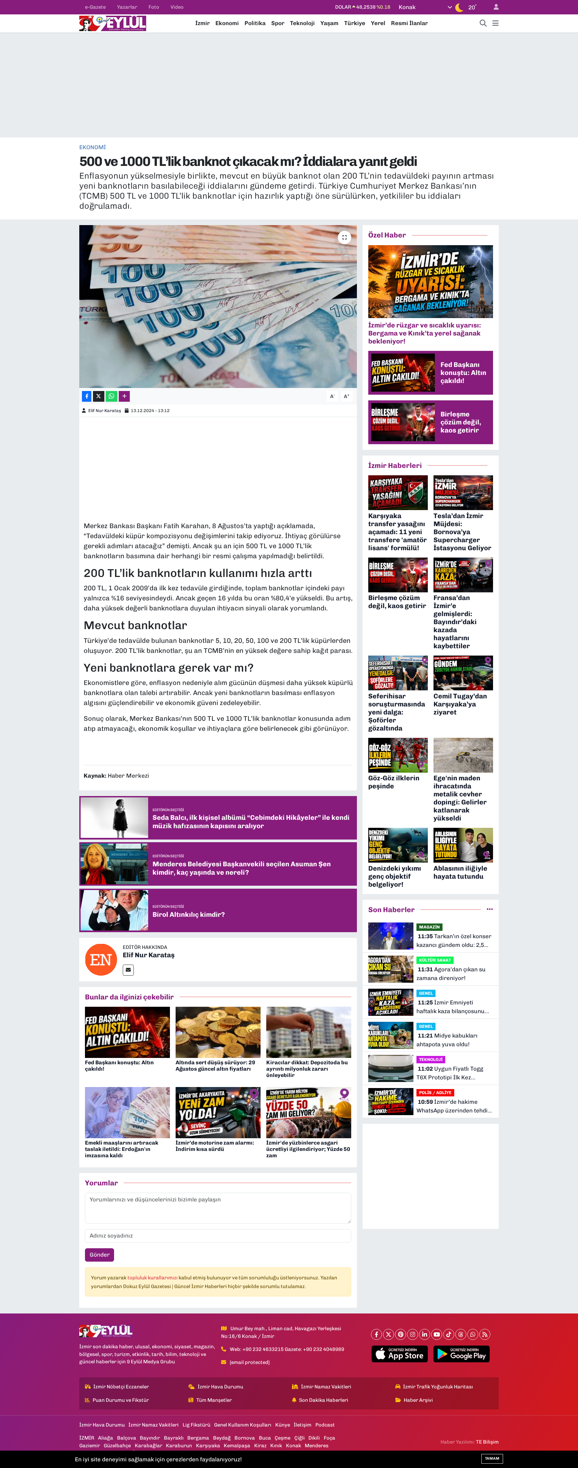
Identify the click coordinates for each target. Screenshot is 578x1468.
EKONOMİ (92, 147)
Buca (265, 1438)
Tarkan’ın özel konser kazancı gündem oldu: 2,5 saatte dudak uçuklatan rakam (453, 941)
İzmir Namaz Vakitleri (326, 1387)
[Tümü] (490, 909)
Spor (277, 23)
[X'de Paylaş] (98, 396)
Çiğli (299, 1438)
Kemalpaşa (237, 1446)
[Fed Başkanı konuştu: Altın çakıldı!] (127, 1032)
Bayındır (150, 1438)
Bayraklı (174, 1438)
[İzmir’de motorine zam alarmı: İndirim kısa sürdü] (218, 1112)
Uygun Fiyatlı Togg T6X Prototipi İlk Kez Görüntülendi (449, 1073)
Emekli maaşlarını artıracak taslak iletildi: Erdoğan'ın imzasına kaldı (121, 1149)
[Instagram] (412, 1334)
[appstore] (399, 1354)
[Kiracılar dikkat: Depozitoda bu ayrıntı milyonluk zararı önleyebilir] (308, 1032)
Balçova (126, 1438)
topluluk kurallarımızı (153, 1278)
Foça (329, 1438)
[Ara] (483, 23)
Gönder (100, 1254)
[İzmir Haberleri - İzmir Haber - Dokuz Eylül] (112, 23)
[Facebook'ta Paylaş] (86, 396)
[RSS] (484, 1334)
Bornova (244, 1438)
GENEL (426, 993)
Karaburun (179, 1446)
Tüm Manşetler (214, 1400)
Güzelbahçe (117, 1446)
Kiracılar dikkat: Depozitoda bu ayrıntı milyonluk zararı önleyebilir (307, 1068)
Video (177, 7)
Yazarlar (127, 7)
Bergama (198, 1438)
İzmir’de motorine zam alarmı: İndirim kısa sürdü (215, 1146)
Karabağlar (148, 1446)
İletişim (302, 1425)
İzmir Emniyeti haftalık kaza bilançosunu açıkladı (450, 1007)
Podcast (325, 1425)
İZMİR (86, 1438)
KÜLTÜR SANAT (435, 960)
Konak (293, 1446)
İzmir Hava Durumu (220, 1387)
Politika (255, 23)
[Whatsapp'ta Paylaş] (111, 396)
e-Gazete (95, 7)
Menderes (316, 1446)
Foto (154, 7)
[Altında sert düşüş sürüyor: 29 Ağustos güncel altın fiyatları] (218, 1032)
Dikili (314, 1438)
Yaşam (329, 23)
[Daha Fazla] (124, 396)
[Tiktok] (448, 1334)
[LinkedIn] (424, 1334)
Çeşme (282, 1438)
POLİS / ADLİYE (435, 1092)
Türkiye (354, 23)
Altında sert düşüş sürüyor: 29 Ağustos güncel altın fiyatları (215, 1065)
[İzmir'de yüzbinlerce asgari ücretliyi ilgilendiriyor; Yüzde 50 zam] (308, 1112)
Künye (282, 1425)
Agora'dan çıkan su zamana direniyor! (451, 973)
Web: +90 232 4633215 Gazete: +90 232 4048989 (287, 1349)
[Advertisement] (289, 85)
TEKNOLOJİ (431, 1059)
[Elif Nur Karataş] (101, 959)
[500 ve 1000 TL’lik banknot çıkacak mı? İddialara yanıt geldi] (218, 306)
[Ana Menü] (495, 23)
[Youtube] (436, 1334)
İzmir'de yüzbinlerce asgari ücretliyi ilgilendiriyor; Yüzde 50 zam (308, 1149)
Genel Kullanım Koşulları (242, 1425)
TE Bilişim (487, 1442)
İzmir (202, 23)
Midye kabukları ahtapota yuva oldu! (447, 1040)
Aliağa (105, 1438)
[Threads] (460, 1334)
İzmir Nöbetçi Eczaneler (121, 1387)
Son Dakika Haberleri (323, 1400)
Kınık (276, 1446)
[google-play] (461, 1354)
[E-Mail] (128, 970)
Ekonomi (227, 23)
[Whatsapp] (472, 1334)
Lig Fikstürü (196, 1425)
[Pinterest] (400, 1334)
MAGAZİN (429, 926)
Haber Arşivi (418, 1400)
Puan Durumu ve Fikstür (121, 1400)
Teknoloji (302, 23)
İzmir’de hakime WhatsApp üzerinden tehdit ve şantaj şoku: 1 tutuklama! (454, 1106)
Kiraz (260, 1446)
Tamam (492, 1458)
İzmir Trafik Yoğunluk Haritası (438, 1387)
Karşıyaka (208, 1446)
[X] (388, 1334)
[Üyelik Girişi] (493, 7)
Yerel (378, 23)
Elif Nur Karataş (104, 410)
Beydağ (222, 1438)
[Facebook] (376, 1334)
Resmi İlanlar (409, 23)
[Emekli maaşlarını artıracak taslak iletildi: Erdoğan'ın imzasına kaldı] (127, 1112)
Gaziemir (89, 1446)
